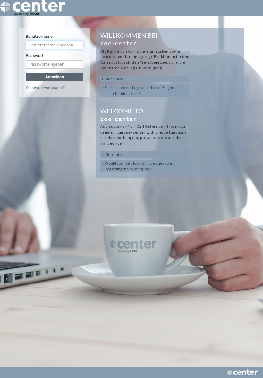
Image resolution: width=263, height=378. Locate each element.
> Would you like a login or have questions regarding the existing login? (137, 166)
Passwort (34, 55)
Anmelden (54, 76)
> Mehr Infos (112, 79)
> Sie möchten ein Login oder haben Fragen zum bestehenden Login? (142, 90)
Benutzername (39, 36)
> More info (112, 154)
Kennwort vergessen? (45, 87)
